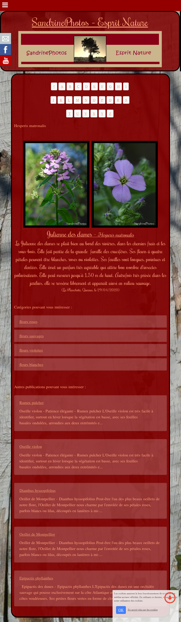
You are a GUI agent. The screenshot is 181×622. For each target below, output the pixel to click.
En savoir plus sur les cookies (143, 609)
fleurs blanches (31, 364)
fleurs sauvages (31, 335)
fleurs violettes (31, 350)
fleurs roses (28, 321)
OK (121, 610)
